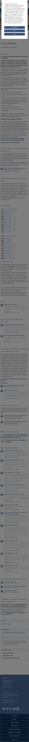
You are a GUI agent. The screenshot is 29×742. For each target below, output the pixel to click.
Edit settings (14, 27)
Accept (14, 34)
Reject (14, 30)
